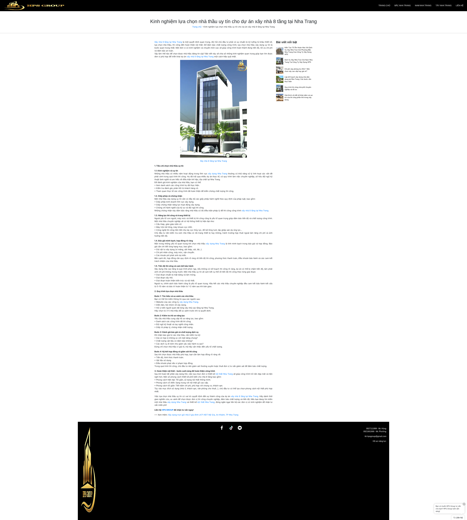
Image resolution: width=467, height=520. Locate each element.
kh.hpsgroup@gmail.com (375, 436)
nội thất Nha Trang (224, 374)
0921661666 (368, 431)
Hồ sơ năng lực (379, 441)
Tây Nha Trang (444, 5)
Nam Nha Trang (423, 5)
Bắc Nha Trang (403, 5)
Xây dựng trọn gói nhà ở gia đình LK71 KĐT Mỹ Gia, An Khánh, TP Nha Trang (203, 415)
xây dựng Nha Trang (217, 173)
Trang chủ (384, 5)
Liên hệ (459, 5)
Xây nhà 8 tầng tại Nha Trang (168, 42)
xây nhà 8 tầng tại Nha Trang (200, 56)
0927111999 (371, 428)
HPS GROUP (167, 410)
